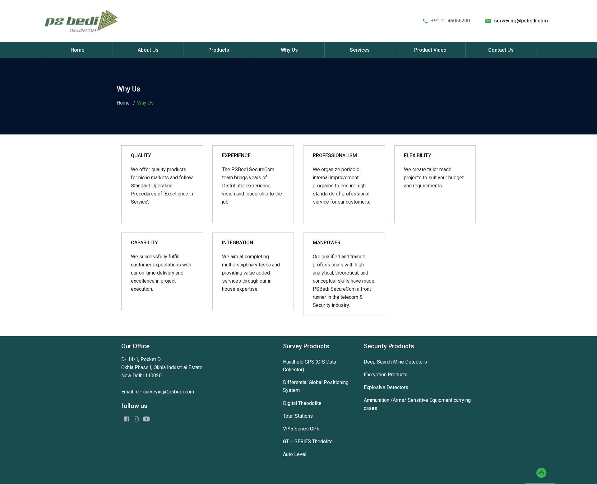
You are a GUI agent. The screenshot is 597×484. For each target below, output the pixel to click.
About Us (148, 50)
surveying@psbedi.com (521, 21)
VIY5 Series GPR (301, 429)
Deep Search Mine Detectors (395, 362)
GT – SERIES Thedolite (308, 441)
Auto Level (294, 454)
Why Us (289, 50)
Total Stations (298, 416)
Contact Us (501, 50)
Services (360, 50)
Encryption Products (386, 375)
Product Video (430, 50)
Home (77, 50)
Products (218, 50)
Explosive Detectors (386, 387)
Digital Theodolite (302, 403)
